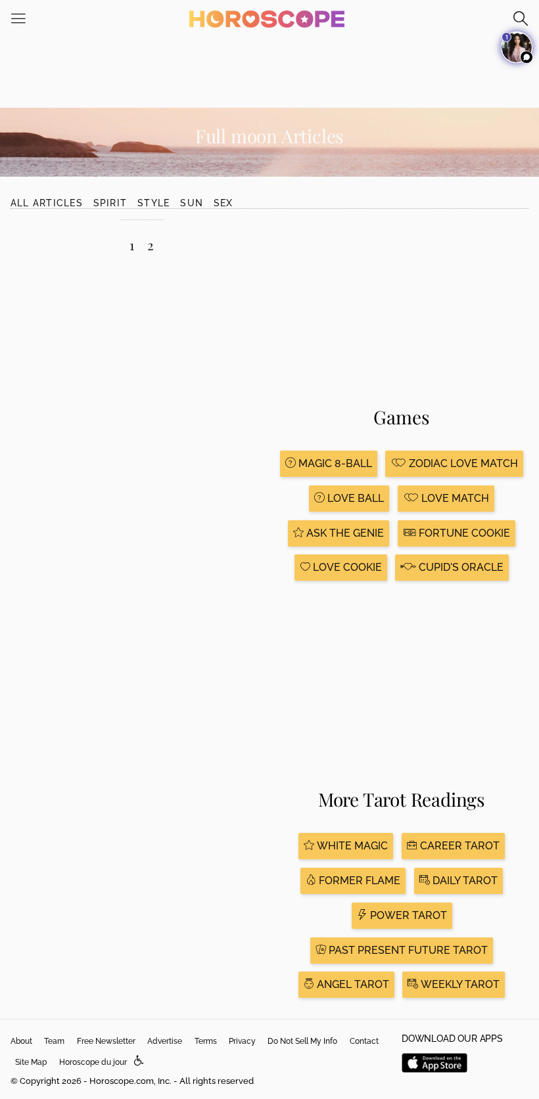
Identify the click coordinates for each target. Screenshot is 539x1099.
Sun (191, 203)
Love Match (454, 498)
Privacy (242, 1041)
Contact (364, 1041)
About (21, 1041)
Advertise (164, 1041)
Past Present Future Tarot (407, 950)
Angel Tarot (351, 984)
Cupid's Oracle (460, 567)
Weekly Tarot (459, 984)
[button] (139, 1061)
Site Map (31, 1062)
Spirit (110, 203)
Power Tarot (407, 915)
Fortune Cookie (463, 533)
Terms (206, 1041)
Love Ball (354, 498)
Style (153, 203)
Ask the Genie (344, 533)
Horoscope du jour (93, 1062)
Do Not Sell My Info (302, 1041)
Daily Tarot (464, 880)
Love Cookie (346, 567)
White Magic (351, 846)
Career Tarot (458, 846)
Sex (223, 203)
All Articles (47, 203)
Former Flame (358, 880)
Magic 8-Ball (334, 463)
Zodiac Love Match (462, 463)
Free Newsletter (106, 1041)
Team (54, 1041)
